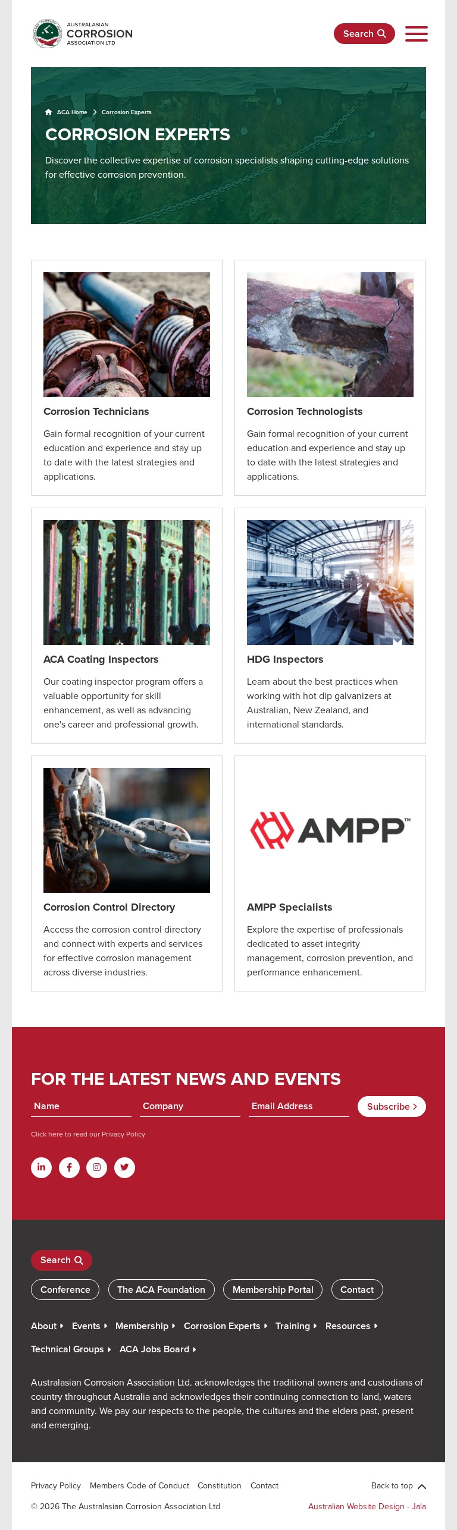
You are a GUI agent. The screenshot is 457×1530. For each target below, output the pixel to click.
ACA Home (71, 112)
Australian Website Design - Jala (367, 1506)
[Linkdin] (41, 1167)
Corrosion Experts (222, 1326)
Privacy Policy (122, 1134)
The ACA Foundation (161, 1289)
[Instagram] (96, 1167)
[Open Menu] (416, 34)
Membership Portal (273, 1289)
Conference (65, 1289)
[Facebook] (69, 1167)
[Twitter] (124, 1167)
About (44, 1326)
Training (293, 1326)
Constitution (220, 1485)
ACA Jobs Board (154, 1349)
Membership (141, 1326)
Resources (348, 1326)
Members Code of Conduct (139, 1485)
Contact (357, 1289)
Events (86, 1326)
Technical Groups (67, 1349)
